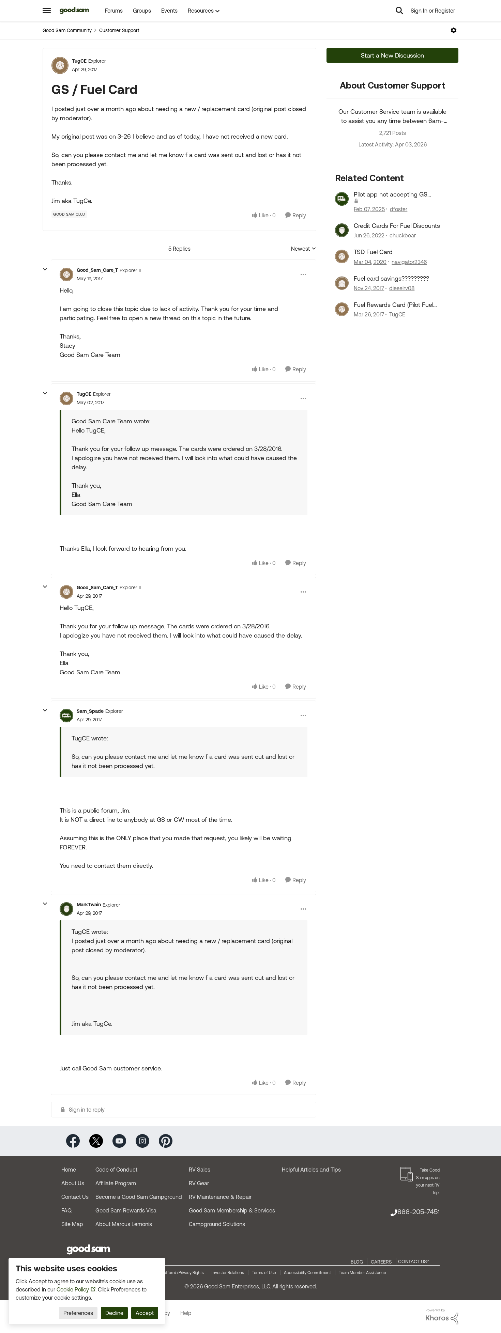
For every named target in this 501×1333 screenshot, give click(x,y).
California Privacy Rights (182, 1272)
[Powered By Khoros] (442, 1316)
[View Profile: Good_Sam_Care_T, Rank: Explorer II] (66, 274)
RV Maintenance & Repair (220, 1197)
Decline (114, 1313)
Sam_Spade (90, 711)
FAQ (66, 1210)
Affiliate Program (115, 1183)
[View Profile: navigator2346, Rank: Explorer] (342, 256)
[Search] (399, 10)
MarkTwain (89, 904)
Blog (357, 1262)
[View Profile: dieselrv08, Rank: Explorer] (342, 283)
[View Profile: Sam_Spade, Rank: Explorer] (66, 715)
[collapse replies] (45, 269)
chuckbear (403, 235)
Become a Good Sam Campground (138, 1197)
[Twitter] (96, 1140)
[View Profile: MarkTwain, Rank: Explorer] (66, 909)
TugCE (79, 61)
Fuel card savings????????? (391, 278)
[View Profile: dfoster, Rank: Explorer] (342, 199)
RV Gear (199, 1183)
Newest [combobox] (303, 249)
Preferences (78, 1313)
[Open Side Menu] (46, 10)
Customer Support (119, 30)
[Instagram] (142, 1140)
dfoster (398, 209)
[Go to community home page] (74, 10)
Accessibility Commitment (307, 1272)
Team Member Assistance (362, 1272)
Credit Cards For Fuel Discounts (397, 225)
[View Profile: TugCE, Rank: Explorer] (60, 65)
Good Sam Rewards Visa (125, 1210)
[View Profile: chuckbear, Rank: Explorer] (342, 230)
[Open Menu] (453, 30)
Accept (145, 1313)
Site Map (72, 1224)
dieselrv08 (401, 288)
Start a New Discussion (392, 55)
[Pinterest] (165, 1140)
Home (68, 1169)
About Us (72, 1183)
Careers (381, 1262)
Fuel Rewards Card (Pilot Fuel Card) (393, 305)
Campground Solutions (217, 1224)
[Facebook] (73, 1140)
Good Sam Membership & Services (232, 1210)
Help (186, 1313)
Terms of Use (264, 1272)
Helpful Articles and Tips (311, 1169)
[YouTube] (119, 1140)
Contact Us (75, 1197)
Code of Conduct (116, 1169)
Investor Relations (228, 1272)
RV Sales (199, 1169)
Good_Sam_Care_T (97, 270)
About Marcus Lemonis (123, 1224)
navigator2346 (409, 262)
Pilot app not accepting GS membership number (390, 194)
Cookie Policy (73, 1289)
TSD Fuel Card (373, 251)
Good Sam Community (67, 30)
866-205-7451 (418, 1212)
